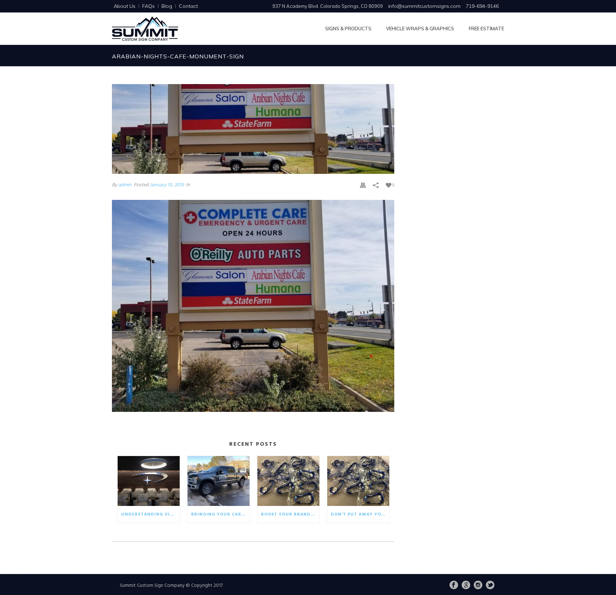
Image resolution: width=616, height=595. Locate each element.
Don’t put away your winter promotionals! (360, 514)
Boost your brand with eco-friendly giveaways (290, 514)
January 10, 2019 (167, 185)
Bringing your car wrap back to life (220, 514)
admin (125, 185)
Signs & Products (348, 28)
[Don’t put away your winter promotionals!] (358, 481)
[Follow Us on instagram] (478, 586)
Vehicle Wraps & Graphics (420, 28)
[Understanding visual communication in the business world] (149, 481)
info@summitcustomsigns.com (424, 6)
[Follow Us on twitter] (490, 586)
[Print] (363, 185)
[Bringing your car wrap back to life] (219, 481)
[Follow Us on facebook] (454, 586)
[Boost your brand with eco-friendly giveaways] (288, 481)
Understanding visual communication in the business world (150, 514)
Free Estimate (486, 28)
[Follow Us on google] (466, 586)
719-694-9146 (482, 6)
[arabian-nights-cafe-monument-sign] (253, 129)
